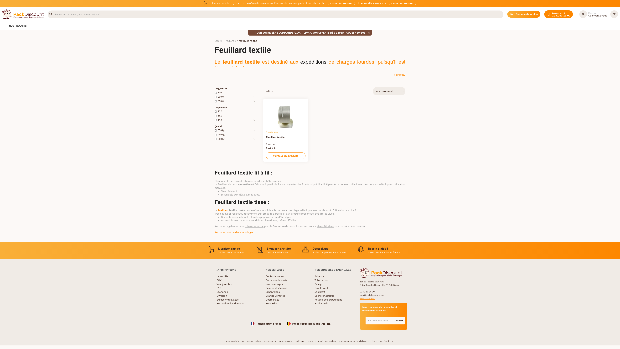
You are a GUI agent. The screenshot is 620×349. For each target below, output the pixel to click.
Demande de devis (276, 280)
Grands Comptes (275, 295)
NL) (329, 323)
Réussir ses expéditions (328, 299)
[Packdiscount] (23, 14)
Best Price (272, 303)
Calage (318, 284)
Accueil (218, 41)
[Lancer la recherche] (51, 14)
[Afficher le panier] (614, 14)
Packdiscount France (268, 323)
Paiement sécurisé (276, 288)
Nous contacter (367, 298)
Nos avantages (274, 284)
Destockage (272, 299)
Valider (399, 320)
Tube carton (321, 280)
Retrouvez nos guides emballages (234, 232)
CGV (219, 280)
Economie (222, 291)
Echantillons (273, 291)
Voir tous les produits (285, 155)
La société (222, 276)
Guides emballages (228, 299)
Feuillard (231, 41)
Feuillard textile (275, 137)
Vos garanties (224, 284)
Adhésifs (320, 276)
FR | (324, 323)
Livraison (222, 295)
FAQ (219, 288)
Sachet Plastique (324, 295)
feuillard (223, 210)
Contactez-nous (275, 276)
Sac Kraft (320, 291)
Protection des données (230, 303)
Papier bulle (321, 303)
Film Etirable (322, 288)
